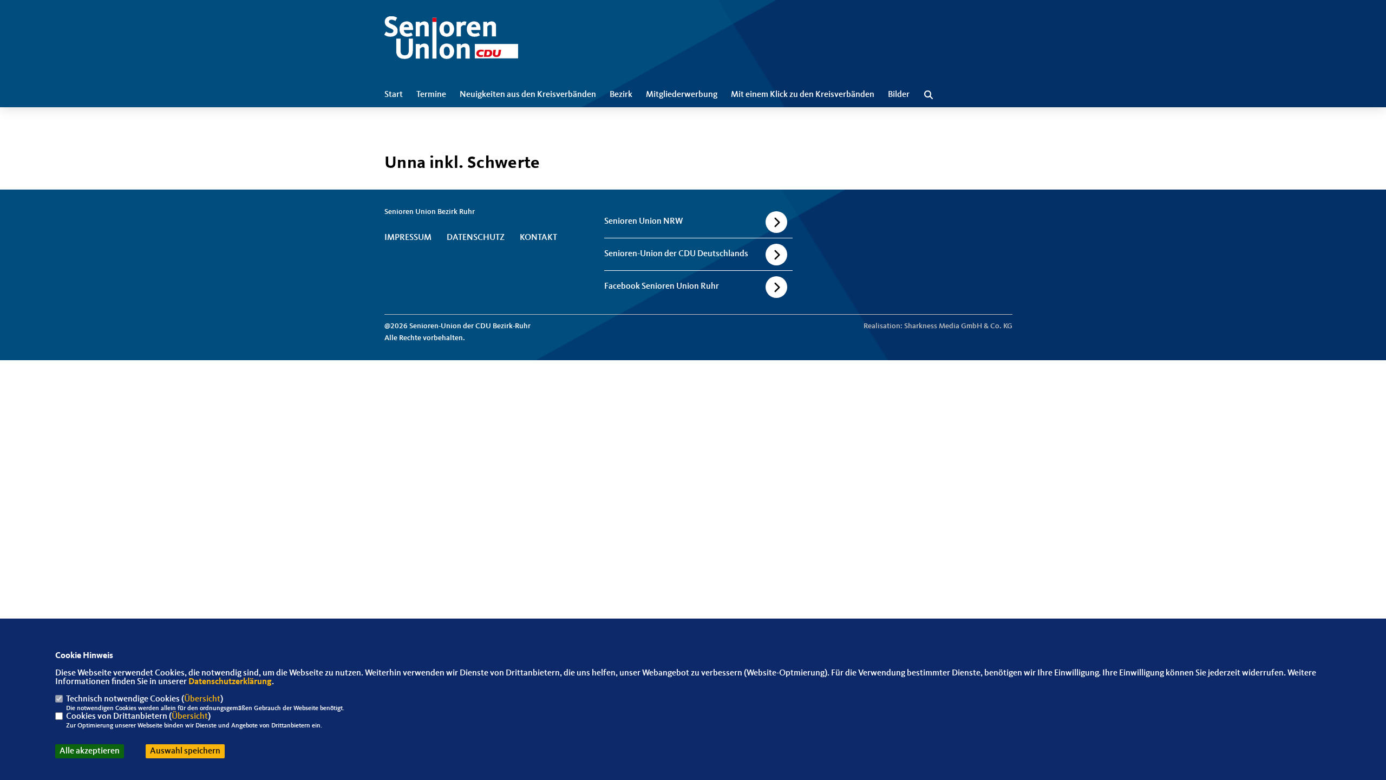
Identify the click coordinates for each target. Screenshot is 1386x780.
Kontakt (538, 237)
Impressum (408, 237)
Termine (431, 94)
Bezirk (621, 94)
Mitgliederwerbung (681, 94)
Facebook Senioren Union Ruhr (661, 286)
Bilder (899, 94)
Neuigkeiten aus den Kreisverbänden (528, 94)
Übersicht (202, 699)
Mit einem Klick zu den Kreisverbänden (802, 94)
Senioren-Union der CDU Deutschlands (676, 254)
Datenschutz (476, 237)
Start (393, 94)
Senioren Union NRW (643, 221)
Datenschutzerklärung (230, 682)
